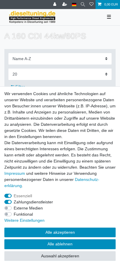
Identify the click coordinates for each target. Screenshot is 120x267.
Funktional (23, 214)
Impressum (14, 173)
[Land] (74, 4)
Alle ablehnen (60, 244)
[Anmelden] (55, 4)
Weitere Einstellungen (24, 220)
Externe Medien (28, 208)
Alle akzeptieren (60, 232)
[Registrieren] (65, 4)
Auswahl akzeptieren (60, 256)
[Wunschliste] (91, 4)
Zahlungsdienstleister (33, 202)
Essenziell (23, 195)
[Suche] (82, 4)
